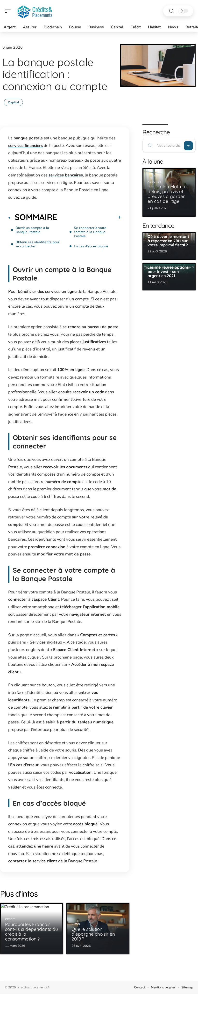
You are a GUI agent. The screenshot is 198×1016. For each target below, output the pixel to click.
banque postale (28, 138)
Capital (13, 102)
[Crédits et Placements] (35, 11)
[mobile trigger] (9, 11)
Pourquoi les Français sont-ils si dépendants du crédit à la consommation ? (31, 931)
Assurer (154, 182)
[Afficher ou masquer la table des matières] (89, 217)
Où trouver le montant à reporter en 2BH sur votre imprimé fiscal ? (168, 240)
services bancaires (66, 175)
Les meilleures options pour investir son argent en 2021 (168, 271)
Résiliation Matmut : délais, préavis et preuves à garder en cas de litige (168, 194)
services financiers (25, 145)
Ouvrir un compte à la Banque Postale (32, 230)
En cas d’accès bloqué (91, 246)
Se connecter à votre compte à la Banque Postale (90, 232)
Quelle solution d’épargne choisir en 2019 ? (93, 934)
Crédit (10, 919)
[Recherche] (171, 11)
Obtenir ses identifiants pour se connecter (37, 244)
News (75, 924)
